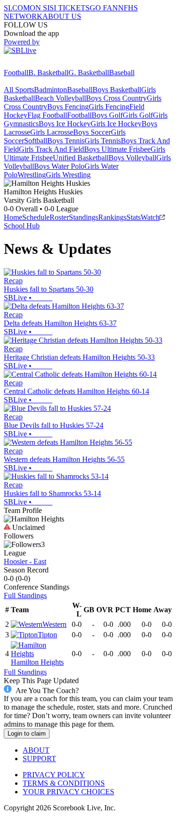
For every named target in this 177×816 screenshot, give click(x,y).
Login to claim (27, 733)
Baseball (122, 73)
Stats (133, 217)
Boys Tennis (65, 141)
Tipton (47, 635)
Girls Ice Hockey (116, 124)
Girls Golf (138, 115)
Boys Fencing (68, 107)
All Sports (19, 90)
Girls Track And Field (51, 149)
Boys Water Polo (59, 166)
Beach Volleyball (60, 98)
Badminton (50, 90)
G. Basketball (88, 73)
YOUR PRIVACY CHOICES (68, 792)
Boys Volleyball (132, 158)
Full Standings (25, 595)
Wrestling (31, 175)
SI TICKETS (70, 8)
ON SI (40, 8)
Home (13, 217)
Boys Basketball (117, 90)
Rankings (112, 217)
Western (54, 624)
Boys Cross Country (116, 98)
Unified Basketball (81, 158)
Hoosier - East (25, 561)
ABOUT (36, 750)
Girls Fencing (109, 107)
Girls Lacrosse (51, 132)
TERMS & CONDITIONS (64, 783)
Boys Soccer (92, 132)
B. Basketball (48, 73)
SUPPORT (39, 759)
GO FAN (104, 8)
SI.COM (17, 8)
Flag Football (47, 115)
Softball (35, 141)
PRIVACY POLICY (54, 775)
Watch (150, 217)
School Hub (22, 226)
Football (16, 73)
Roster (59, 217)
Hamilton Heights (37, 662)
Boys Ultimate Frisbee (117, 149)
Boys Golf (107, 115)
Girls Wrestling (68, 175)
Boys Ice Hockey (65, 124)
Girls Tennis (102, 141)
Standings (83, 217)
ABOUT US (61, 16)
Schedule (36, 217)
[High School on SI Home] (40, 64)
